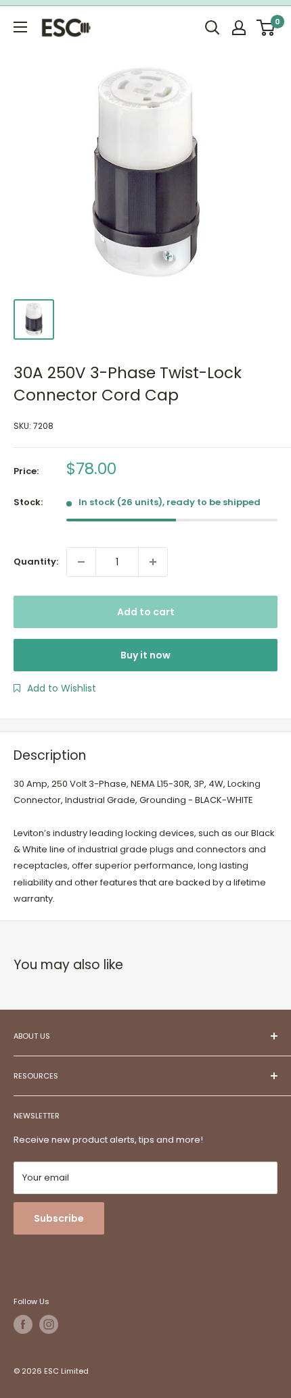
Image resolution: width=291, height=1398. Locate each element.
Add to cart (146, 612)
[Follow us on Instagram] (48, 1324)
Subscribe (59, 1218)
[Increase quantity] (153, 562)
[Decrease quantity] (81, 562)
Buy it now (145, 655)
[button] (55, 688)
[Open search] (212, 27)
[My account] (239, 27)
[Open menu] (20, 27)
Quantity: (36, 561)
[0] (266, 28)
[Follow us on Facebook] (23, 1324)
